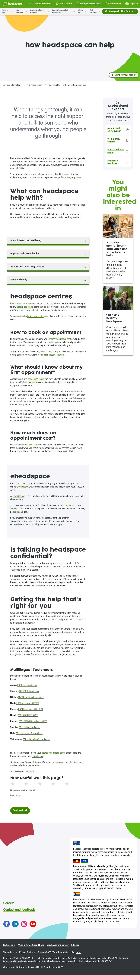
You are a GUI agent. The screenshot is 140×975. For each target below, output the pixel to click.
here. (78, 178)
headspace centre (25, 307)
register (68, 505)
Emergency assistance (90, 4)
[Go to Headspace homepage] (12, 4)
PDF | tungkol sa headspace (31, 697)
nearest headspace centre (60, 339)
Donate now (115, 4)
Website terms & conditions (31, 945)
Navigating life (54, 85)
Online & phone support (37, 11)
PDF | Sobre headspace (29, 727)
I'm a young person (34, 85)
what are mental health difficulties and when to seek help (117, 249)
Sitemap (75, 945)
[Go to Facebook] (6, 924)
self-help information (11, 85)
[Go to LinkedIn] (15, 924)
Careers (8, 903)
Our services (20, 11)
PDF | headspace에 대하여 (30, 709)
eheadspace (22, 487)
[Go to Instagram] (24, 924)
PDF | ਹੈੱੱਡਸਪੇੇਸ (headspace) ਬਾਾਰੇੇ (33, 721)
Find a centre (65, 4)
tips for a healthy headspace (114, 318)
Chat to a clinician (42, 4)
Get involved (93, 11)
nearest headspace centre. (52, 355)
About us (80, 11)
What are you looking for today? (120, 11)
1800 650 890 (16, 509)
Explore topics (5, 11)
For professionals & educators (60, 11)
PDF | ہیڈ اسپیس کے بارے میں (29, 733)
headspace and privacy (58, 945)
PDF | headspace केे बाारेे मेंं (27, 703)
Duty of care (9, 945)
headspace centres (19, 304)
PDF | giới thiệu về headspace (36, 739)
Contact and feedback (19, 909)
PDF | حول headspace (27, 685)
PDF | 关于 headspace (29, 691)
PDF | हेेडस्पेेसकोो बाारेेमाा (28, 715)
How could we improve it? (22, 791)
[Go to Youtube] (33, 924)
